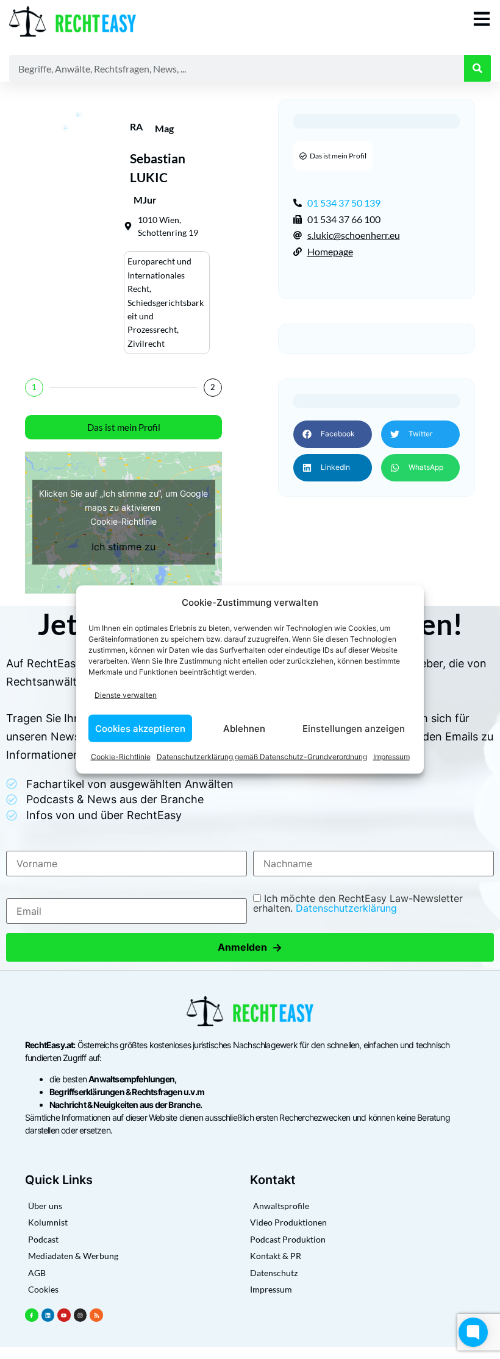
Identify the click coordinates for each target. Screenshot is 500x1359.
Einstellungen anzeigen (353, 728)
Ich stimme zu (123, 547)
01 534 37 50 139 (343, 202)
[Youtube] (64, 1315)
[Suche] (477, 68)
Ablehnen (244, 728)
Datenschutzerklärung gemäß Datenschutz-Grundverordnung (262, 756)
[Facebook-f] (31, 1315)
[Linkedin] (48, 1315)
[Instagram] (80, 1315)
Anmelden (250, 947)
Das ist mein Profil (123, 427)
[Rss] (96, 1315)
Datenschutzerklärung (346, 908)
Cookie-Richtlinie (121, 756)
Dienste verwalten (126, 694)
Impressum (391, 756)
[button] (332, 434)
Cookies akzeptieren (140, 728)
